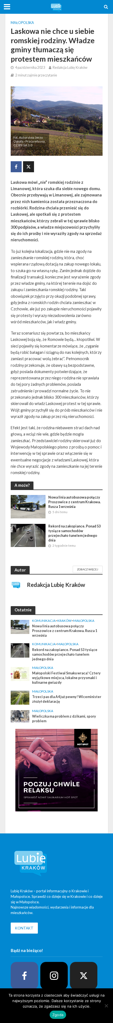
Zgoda (57, 1015)
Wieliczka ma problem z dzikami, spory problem (64, 718)
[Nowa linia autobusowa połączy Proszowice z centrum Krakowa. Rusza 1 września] (28, 506)
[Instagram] (54, 975)
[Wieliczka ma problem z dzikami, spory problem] (20, 716)
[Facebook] (24, 975)
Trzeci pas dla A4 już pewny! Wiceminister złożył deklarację (66, 699)
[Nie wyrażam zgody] (106, 1005)
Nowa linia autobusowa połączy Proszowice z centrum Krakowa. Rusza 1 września (74, 502)
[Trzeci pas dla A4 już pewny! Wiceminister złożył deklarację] (20, 697)
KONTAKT (24, 928)
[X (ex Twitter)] (83, 975)
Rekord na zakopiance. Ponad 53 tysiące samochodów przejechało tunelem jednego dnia (74, 533)
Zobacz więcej (87, 569)
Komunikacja (44, 620)
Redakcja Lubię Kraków (70, 67)
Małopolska (22, 23)
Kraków (64, 620)
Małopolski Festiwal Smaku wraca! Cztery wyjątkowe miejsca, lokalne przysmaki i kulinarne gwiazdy (66, 678)
